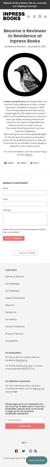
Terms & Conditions (15, 326)
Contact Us (10, 312)
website (28, 154)
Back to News (27, 253)
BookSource (21, 360)
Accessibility (11, 340)
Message (7, 210)
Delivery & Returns (14, 276)
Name (5, 188)
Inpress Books (15, 458)
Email (5, 199)
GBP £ (24, 442)
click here (27, 365)
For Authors (11, 319)
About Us (9, 305)
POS (23, 458)
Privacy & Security (14, 333)
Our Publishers (12, 290)
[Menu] (45, 16)
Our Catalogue (12, 283)
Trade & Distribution (15, 298)
